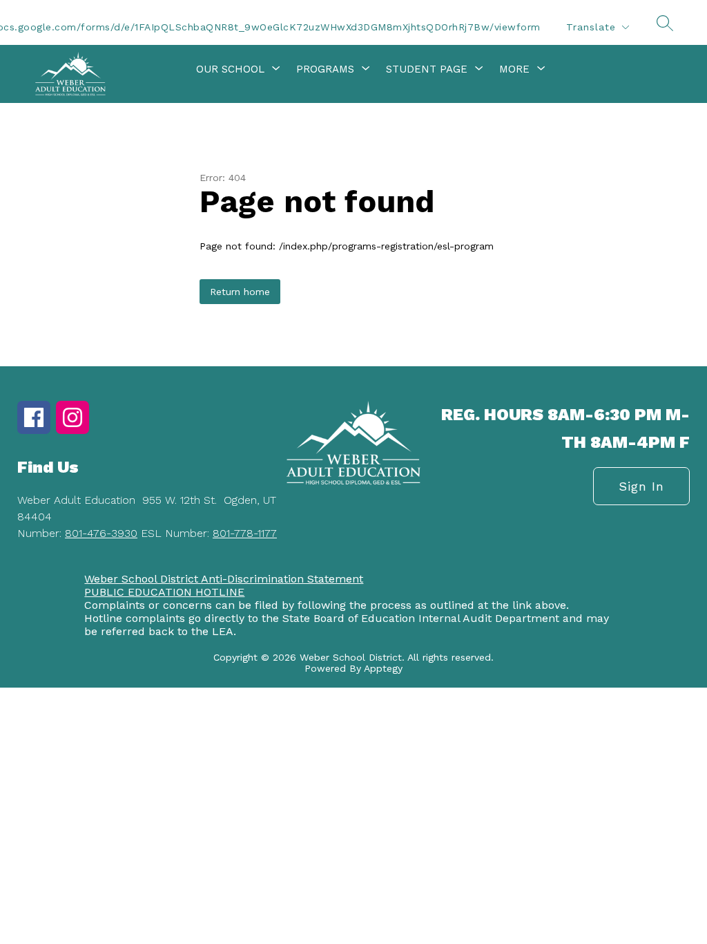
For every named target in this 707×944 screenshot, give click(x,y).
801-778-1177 (245, 533)
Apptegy (383, 668)
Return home (240, 291)
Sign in (641, 486)
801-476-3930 (101, 533)
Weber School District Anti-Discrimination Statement (223, 578)
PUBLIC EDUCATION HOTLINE (164, 591)
